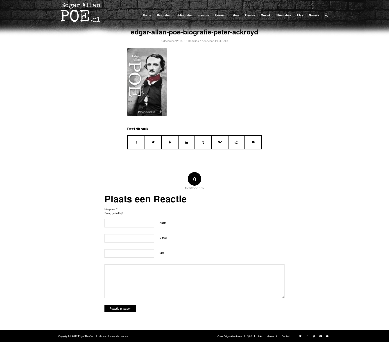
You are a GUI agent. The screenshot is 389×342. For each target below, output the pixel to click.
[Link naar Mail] (327, 336)
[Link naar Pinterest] (313, 336)
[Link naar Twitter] (300, 336)
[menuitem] (147, 15)
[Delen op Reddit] (236, 142)
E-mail (163, 237)
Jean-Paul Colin (218, 41)
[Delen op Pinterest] (170, 142)
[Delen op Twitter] (153, 142)
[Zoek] (326, 15)
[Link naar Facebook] (307, 336)
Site (162, 252)
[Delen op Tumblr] (203, 142)
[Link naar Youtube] (320, 336)
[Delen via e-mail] (253, 142)
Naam (163, 222)
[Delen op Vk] (220, 142)
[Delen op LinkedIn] (186, 142)
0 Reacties (192, 41)
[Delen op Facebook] (136, 142)
